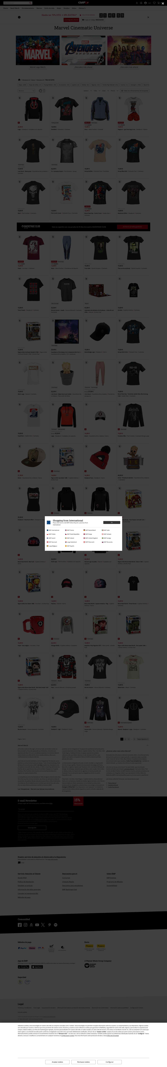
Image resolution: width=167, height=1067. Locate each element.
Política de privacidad (113, 1035)
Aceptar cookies (57, 1062)
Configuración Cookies (67, 1035)
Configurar (110, 1062)
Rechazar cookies (83, 1062)
